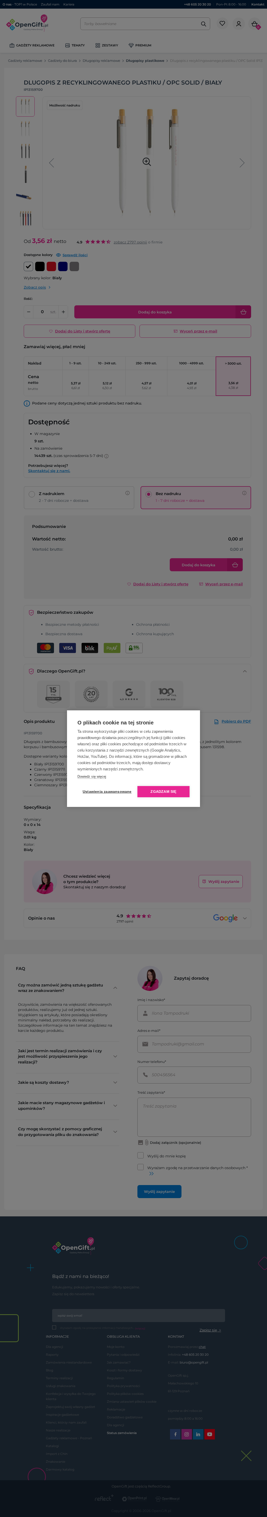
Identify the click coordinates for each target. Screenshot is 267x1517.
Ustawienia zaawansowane (106, 792)
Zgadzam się (163, 792)
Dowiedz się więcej (91, 776)
